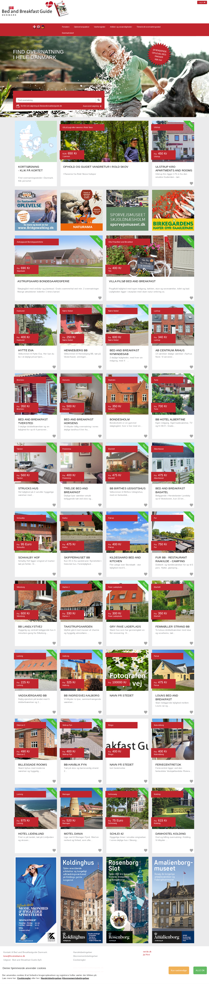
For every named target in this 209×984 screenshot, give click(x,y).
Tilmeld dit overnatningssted (149, 27)
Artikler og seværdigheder (121, 27)
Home (43, 27)
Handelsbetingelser (82, 952)
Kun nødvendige (179, 970)
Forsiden (35, 27)
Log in (201, 2)
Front (39, 27)
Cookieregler (79, 960)
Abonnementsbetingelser (85, 956)
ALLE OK (200, 970)
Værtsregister (99, 27)
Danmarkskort (68, 33)
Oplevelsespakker (81, 27)
